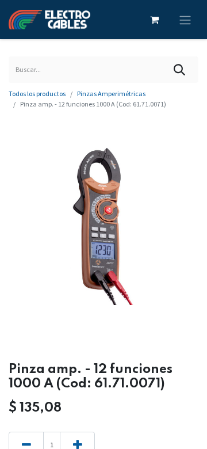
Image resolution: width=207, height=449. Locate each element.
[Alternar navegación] (185, 19)
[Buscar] (179, 69)
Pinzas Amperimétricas (111, 93)
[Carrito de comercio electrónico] (154, 19)
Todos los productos (37, 93)
